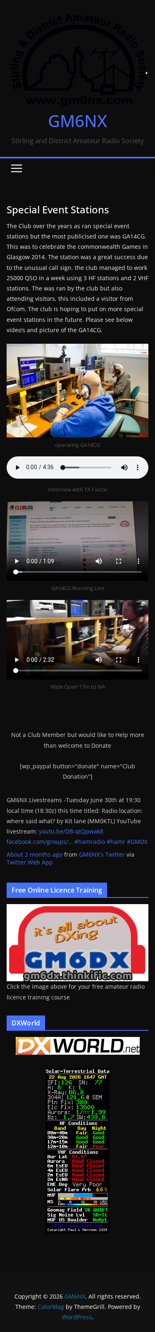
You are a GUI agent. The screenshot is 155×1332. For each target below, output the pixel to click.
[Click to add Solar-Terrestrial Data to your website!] (77, 1073)
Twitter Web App (30, 862)
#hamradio (89, 841)
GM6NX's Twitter (102, 854)
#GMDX (137, 841)
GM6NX (77, 120)
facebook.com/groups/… (40, 841)
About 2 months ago (34, 854)
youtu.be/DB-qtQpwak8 (71, 831)
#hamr (116, 841)
